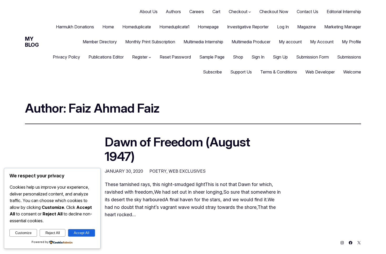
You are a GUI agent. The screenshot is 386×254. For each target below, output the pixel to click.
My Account (321, 41)
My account (290, 41)
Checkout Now (273, 11)
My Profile (351, 41)
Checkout (238, 11)
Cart (216, 11)
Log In (283, 26)
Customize (23, 233)
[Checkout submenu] (249, 11)
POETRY (157, 171)
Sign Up (280, 57)
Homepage (208, 26)
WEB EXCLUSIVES (187, 171)
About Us (149, 11)
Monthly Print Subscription (150, 41)
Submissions (349, 57)
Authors (173, 11)
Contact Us (307, 11)
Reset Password (175, 57)
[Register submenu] (150, 57)
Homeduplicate (136, 26)
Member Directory (100, 41)
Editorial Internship (344, 11)
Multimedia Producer (251, 41)
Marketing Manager (342, 26)
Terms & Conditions (278, 72)
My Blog (32, 42)
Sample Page (212, 57)
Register (140, 57)
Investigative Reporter (248, 26)
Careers (196, 11)
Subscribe (212, 72)
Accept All (81, 233)
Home (108, 26)
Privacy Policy (66, 57)
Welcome (352, 72)
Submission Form (312, 57)
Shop (238, 57)
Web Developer (320, 72)
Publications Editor (106, 57)
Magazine (306, 26)
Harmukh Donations (75, 26)
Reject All (52, 233)
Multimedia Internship (203, 41)
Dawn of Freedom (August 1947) (177, 149)
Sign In (258, 57)
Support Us (241, 72)
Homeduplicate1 (174, 26)
